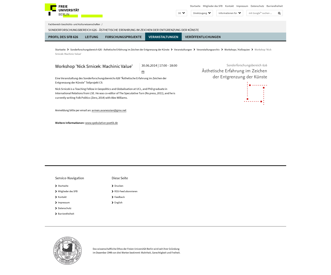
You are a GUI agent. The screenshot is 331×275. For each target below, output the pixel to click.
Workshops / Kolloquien (237, 49)
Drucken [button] (118, 185)
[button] (181, 13)
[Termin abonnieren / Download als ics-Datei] (162, 72)
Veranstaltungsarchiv (208, 49)
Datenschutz (257, 6)
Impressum (242, 6)
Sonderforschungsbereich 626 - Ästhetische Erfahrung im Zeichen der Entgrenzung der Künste (123, 30)
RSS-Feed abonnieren (125, 191)
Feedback (119, 197)
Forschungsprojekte (123, 37)
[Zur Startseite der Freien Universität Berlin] (74, 10)
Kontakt (229, 6)
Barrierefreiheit (275, 6)
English (118, 202)
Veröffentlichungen (203, 37)
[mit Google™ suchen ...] (279, 13)
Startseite (195, 6)
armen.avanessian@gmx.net (109, 110)
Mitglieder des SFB (213, 6)
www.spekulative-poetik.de (101, 123)
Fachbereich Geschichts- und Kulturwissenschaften (75, 24)
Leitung (91, 37)
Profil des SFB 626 (63, 37)
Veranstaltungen (163, 37)
